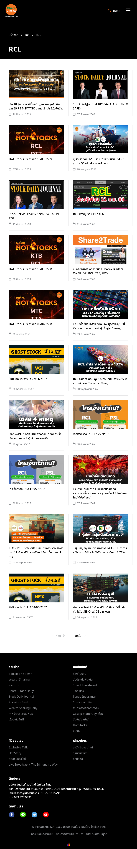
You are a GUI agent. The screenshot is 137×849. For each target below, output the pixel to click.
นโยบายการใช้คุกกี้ (96, 834)
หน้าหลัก (13, 35)
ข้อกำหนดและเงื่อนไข (41, 834)
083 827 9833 (23, 797)
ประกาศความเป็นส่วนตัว (69, 834)
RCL (38, 35)
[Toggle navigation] (128, 10)
